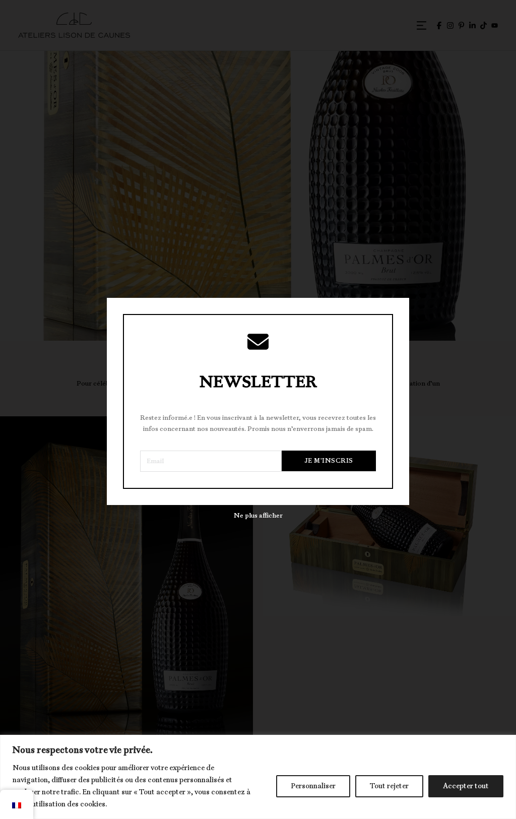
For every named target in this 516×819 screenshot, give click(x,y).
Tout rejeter (389, 786)
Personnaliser (313, 786)
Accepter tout (466, 786)
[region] (258, 777)
